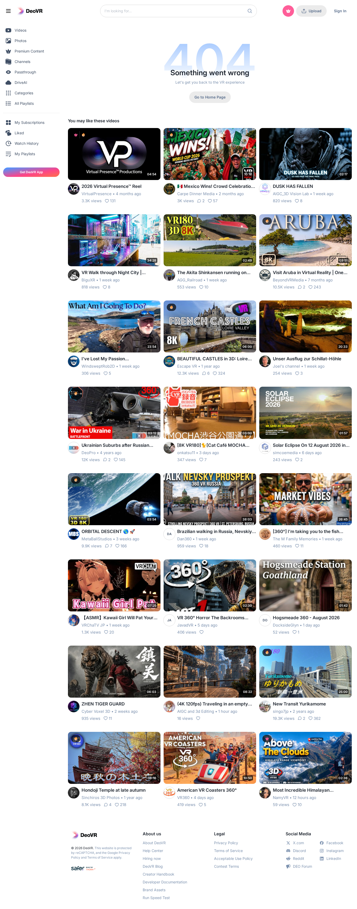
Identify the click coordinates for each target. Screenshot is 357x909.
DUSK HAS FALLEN (293, 186)
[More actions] (153, 135)
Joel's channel (286, 366)
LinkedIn (333, 858)
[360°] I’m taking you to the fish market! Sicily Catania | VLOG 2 (306, 532)
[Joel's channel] (265, 361)
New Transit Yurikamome (299, 704)
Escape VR (187, 366)
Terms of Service (100, 857)
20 (111, 632)
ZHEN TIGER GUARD (103, 704)
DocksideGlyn (286, 625)
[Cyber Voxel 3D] (73, 706)
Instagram (335, 850)
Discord (299, 850)
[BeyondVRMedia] (265, 275)
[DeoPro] (73, 448)
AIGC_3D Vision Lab (291, 193)
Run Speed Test (156, 897)
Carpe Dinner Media (196, 193)
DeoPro (89, 452)
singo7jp (281, 711)
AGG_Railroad (189, 279)
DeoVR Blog (153, 866)
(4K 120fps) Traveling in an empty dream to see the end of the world (212, 704)
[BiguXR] (73, 275)
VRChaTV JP (93, 625)
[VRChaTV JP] (73, 620)
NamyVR (281, 797)
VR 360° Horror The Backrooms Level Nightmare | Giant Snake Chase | (216, 618)
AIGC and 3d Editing (195, 711)
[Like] (201, 632)
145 (122, 459)
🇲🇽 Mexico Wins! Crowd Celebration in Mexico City (215, 187)
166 (123, 545)
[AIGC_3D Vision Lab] (265, 189)
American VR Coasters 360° (207, 790)
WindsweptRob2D (98, 366)
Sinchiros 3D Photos (101, 797)
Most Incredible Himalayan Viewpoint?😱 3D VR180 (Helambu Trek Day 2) (309, 791)
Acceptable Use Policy (233, 858)
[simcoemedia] (265, 448)
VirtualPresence (97, 193)
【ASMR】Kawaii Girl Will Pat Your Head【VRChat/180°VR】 (117, 618)
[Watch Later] (144, 135)
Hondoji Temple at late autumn (114, 790)
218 (123, 804)
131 (113, 200)
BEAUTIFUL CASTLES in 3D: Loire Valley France (212, 359)
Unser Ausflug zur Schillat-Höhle (307, 358)
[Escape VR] (169, 361)
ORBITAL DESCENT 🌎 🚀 (108, 531)
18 (206, 545)
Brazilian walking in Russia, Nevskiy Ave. (214, 532)
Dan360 (184, 538)
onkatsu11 (186, 452)
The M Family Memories (295, 538)
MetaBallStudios (97, 538)
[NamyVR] (265, 792)
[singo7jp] (265, 706)
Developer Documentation (165, 882)
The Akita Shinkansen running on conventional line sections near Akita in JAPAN (215, 273)
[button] (249, 11)
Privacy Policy (226, 843)
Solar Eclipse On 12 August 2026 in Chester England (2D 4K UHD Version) (309, 446)
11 (301, 545)
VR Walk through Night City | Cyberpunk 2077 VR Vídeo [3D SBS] (120, 273)
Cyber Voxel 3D (96, 711)
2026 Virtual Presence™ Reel (111, 186)
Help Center (153, 850)
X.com (298, 843)
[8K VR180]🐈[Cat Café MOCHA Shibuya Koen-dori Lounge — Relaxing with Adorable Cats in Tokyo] (211, 446)
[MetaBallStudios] (73, 534)
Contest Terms (226, 866)
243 (317, 287)
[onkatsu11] (169, 448)
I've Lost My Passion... (105, 358)
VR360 (183, 797)
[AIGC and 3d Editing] (169, 706)
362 (317, 718)
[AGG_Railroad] (169, 275)
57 (215, 200)
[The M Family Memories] (265, 534)
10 (206, 287)
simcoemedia (285, 452)
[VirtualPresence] (73, 189)
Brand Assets (154, 890)
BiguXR (88, 279)
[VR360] (169, 792)
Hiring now (152, 858)
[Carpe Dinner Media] (169, 189)
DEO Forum (302, 866)
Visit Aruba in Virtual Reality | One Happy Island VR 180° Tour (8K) (308, 273)
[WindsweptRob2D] (73, 361)
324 (221, 373)
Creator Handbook (158, 874)
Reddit (298, 858)
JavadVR (185, 625)
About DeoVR (154, 843)
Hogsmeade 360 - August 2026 (306, 617)
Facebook (334, 843)
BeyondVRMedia (288, 279)
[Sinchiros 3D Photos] (73, 792)
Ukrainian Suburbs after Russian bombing (115, 446)
